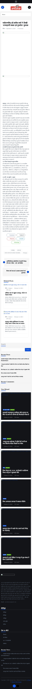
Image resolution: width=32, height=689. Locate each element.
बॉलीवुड (4, 612)
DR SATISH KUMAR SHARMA (12, 252)
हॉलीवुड (4, 615)
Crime (4, 525)
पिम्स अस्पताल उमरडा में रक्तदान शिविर (8, 373)
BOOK (19, 250)
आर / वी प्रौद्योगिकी (7, 640)
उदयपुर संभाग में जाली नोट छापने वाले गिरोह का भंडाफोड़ (12, 376)
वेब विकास (5, 637)
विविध (4, 28)
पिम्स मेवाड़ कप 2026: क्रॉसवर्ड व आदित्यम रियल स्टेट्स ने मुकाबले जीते (15, 369)
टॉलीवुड (4, 618)
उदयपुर (13, 250)
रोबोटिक (4, 643)
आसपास (4, 438)
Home (3, 14)
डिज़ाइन (4, 634)
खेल (4, 467)
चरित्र (4, 624)
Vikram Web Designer (17, 682)
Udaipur (25, 252)
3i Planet (29, 680)
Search (3, 344)
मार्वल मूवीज (5, 621)
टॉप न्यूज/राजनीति (6, 409)
